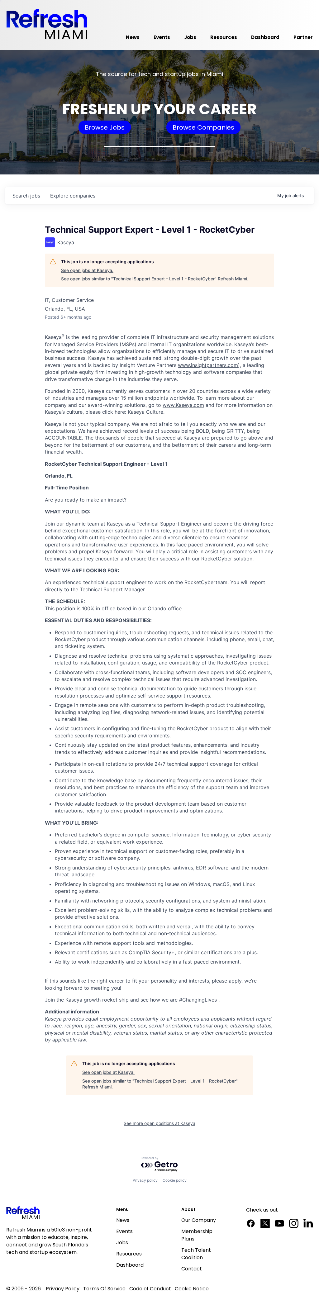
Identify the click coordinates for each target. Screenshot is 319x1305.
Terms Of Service (104, 1288)
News (122, 1220)
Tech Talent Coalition (196, 1253)
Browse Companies (203, 127)
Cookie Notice (192, 1288)
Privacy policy (145, 1180)
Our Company (198, 1220)
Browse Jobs (105, 127)
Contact (191, 1268)
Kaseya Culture (145, 412)
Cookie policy (175, 1180)
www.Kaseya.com (183, 405)
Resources (129, 1253)
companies (72, 196)
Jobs (122, 1242)
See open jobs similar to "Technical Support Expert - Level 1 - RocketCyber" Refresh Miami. (154, 278)
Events (124, 1231)
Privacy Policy (62, 1288)
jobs (26, 196)
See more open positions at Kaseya (159, 1123)
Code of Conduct (150, 1288)
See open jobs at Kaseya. (87, 270)
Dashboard (130, 1265)
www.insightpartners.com (208, 365)
